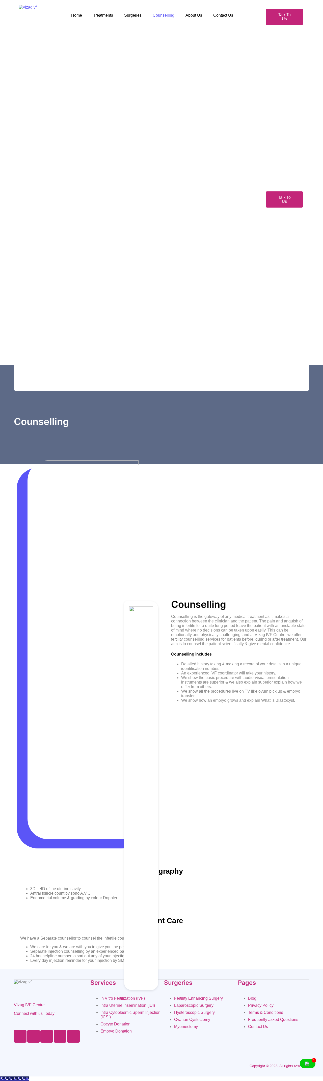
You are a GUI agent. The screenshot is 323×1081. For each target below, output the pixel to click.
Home (76, 15)
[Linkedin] (73, 1036)
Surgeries (133, 15)
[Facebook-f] (20, 1036)
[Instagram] (46, 1036)
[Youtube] (60, 1036)
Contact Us (223, 15)
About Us (193, 15)
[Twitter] (33, 1036)
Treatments (103, 15)
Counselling (163, 15)
